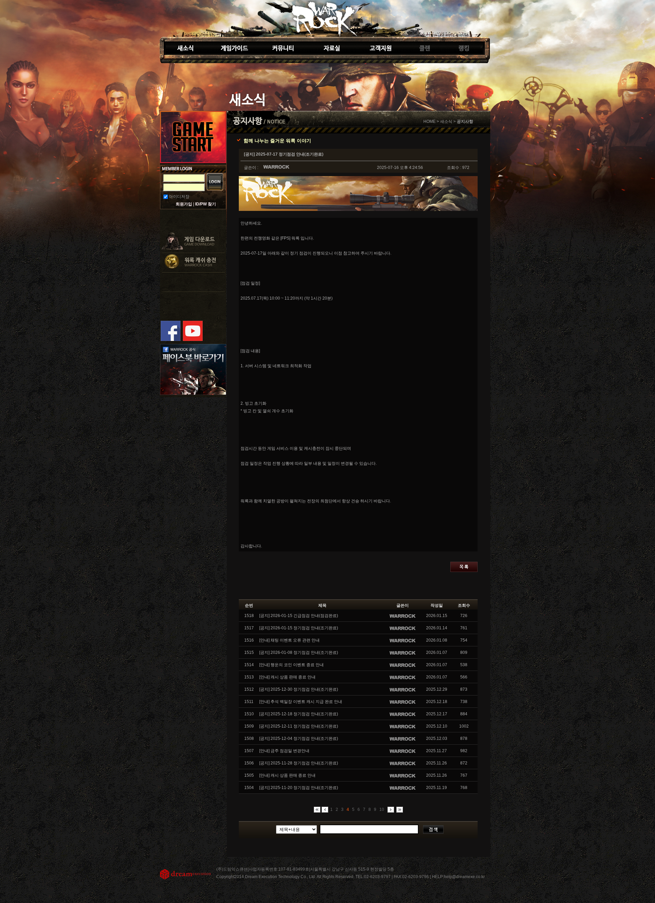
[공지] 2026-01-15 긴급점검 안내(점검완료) (298, 615)
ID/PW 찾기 (205, 204)
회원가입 (184, 204)
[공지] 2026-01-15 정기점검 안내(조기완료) (298, 628)
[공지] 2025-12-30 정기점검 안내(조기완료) (298, 689)
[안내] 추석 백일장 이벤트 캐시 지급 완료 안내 (300, 701)
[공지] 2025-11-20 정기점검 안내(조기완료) (298, 787)
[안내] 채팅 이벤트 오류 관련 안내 (289, 640)
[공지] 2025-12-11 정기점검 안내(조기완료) (298, 726)
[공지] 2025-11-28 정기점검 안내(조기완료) (298, 763)
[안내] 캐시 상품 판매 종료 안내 (287, 677)
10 (381, 809)
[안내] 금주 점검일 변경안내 (284, 750)
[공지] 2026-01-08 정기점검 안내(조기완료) (298, 652)
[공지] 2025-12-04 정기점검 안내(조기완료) (298, 738)
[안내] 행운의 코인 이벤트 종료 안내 (291, 664)
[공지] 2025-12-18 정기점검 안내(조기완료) (298, 714)
